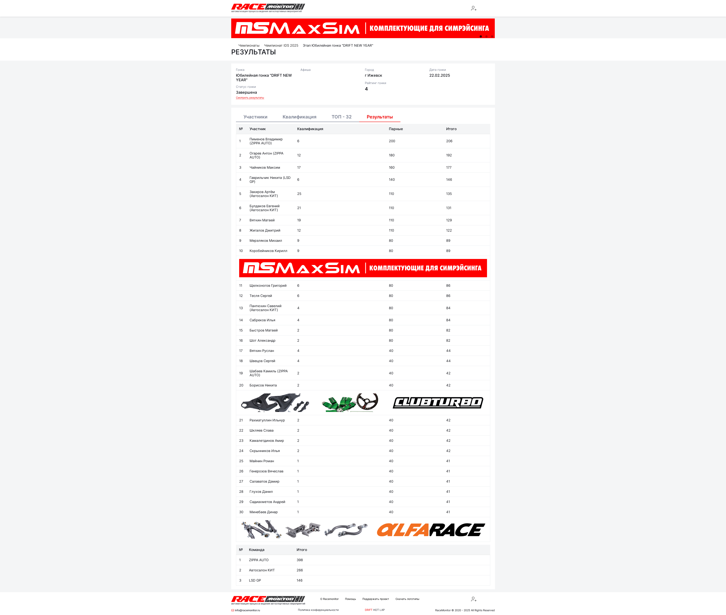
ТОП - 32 (342, 117)
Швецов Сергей (262, 361)
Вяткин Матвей (262, 220)
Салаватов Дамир (264, 481)
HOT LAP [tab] (379, 609)
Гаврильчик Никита (266, 178)
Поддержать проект (375, 598)
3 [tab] (492, 36)
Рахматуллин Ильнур (267, 420)
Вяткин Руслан (262, 351)
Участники (256, 117)
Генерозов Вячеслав (266, 471)
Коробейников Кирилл (268, 251)
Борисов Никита (263, 385)
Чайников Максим (265, 167)
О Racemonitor (329, 598)
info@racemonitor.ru (247, 610)
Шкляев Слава (262, 430)
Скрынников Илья (265, 451)
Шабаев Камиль (263, 371)
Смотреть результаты (250, 97)
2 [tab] (486, 36)
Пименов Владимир (266, 139)
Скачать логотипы (407, 598)
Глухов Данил (261, 492)
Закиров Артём (262, 192)
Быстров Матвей (264, 330)
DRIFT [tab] (368, 609)
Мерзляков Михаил (266, 241)
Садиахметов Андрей (267, 502)
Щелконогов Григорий (268, 285)
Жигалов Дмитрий (265, 230)
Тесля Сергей (261, 296)
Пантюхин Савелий (266, 306)
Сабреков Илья (262, 320)
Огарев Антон (261, 153)
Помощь (350, 598)
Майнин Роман (262, 461)
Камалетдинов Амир (267, 441)
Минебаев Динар (264, 512)
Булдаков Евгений (265, 206)
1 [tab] (481, 36)
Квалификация (299, 117)
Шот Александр (262, 340)
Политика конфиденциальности (318, 609)
